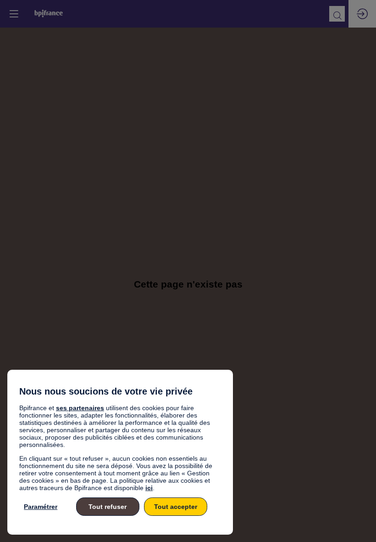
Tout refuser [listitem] (107, 506)
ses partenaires (80, 408)
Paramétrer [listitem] (40, 506)
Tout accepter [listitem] (175, 506)
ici (149, 487)
